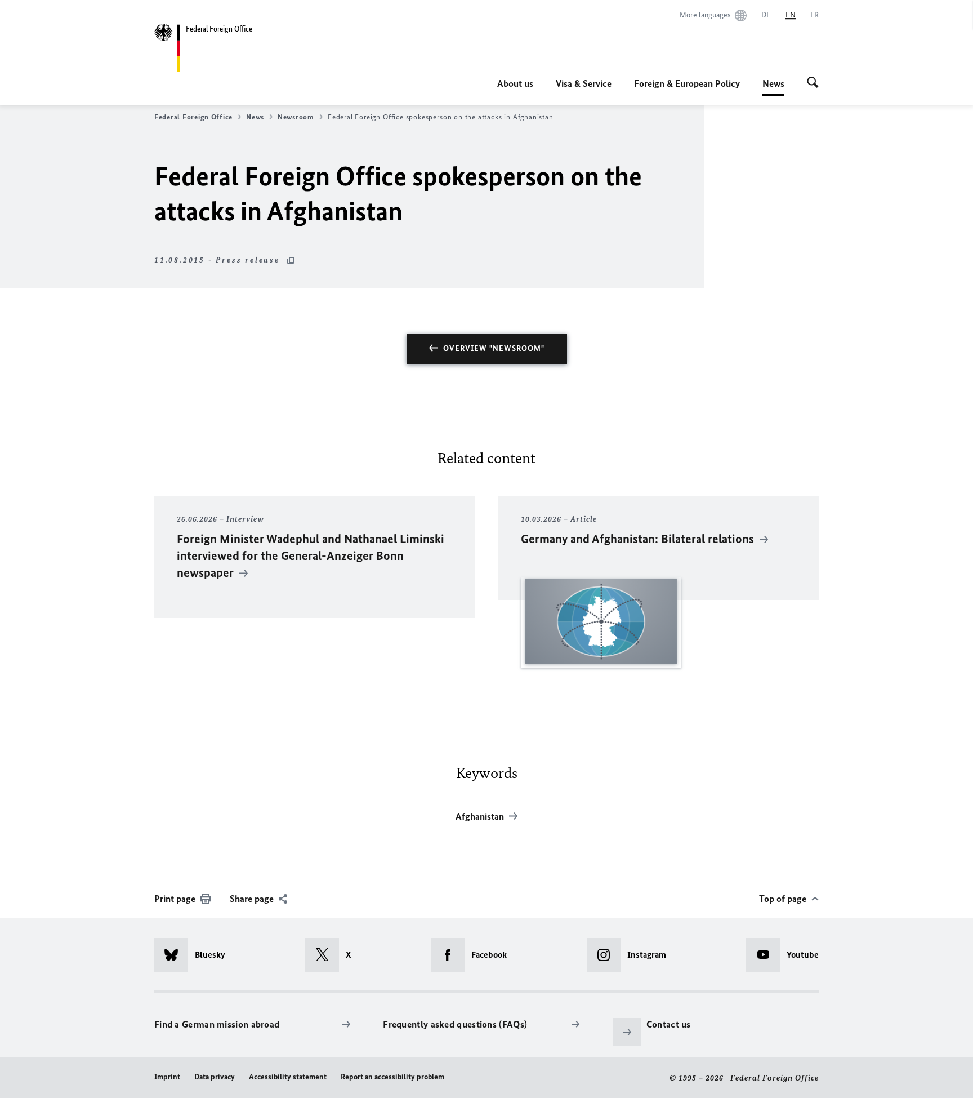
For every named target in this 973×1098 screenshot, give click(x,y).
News (773, 87)
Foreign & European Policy (687, 83)
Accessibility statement (288, 1077)
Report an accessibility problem (392, 1077)
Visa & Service (584, 83)
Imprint (167, 1077)
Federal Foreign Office (193, 117)
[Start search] (813, 83)
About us (515, 83)
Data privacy (214, 1077)
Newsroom (296, 117)
